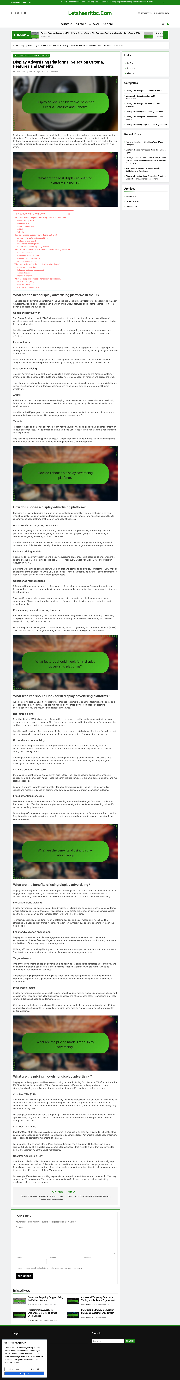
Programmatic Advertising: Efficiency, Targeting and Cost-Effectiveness (42, 1313)
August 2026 (131, 196)
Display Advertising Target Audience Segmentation (146, 124)
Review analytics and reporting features (33, 247)
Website (87, 1258)
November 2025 (132, 201)
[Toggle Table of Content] (68, 214)
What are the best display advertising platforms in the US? (40, 217)
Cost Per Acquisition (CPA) (28, 287)
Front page (107, 24)
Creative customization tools (28, 258)
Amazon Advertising (25, 226)
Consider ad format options (28, 244)
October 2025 (131, 207)
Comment (20, 1227)
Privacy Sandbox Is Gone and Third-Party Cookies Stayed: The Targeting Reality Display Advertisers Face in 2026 (146, 160)
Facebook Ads (23, 223)
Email (53, 1258)
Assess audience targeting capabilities (32, 238)
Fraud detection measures (27, 261)
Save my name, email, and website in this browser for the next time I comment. (50, 1268)
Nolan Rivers (20, 71)
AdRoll (20, 229)
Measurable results (25, 276)
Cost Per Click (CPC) (25, 285)
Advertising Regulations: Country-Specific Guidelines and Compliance (129, 33)
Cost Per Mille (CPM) (25, 282)
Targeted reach (23, 273)
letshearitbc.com (90, 13)
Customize (14, 1369)
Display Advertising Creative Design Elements (144, 111)
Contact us (66, 24)
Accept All (24, 1373)
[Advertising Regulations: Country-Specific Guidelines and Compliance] (92, 36)
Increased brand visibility (27, 267)
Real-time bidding (24, 253)
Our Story (81, 24)
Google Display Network (27, 221)
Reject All (35, 1369)
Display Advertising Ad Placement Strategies (31, 56)
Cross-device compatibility (28, 255)
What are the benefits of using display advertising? (37, 264)
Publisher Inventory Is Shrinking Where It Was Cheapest (130, 3)
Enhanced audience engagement (30, 270)
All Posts (94, 24)
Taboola (20, 232)
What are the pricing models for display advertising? (37, 279)
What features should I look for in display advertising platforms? (42, 249)
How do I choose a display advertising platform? (35, 235)
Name (19, 1258)
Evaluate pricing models (26, 241)
